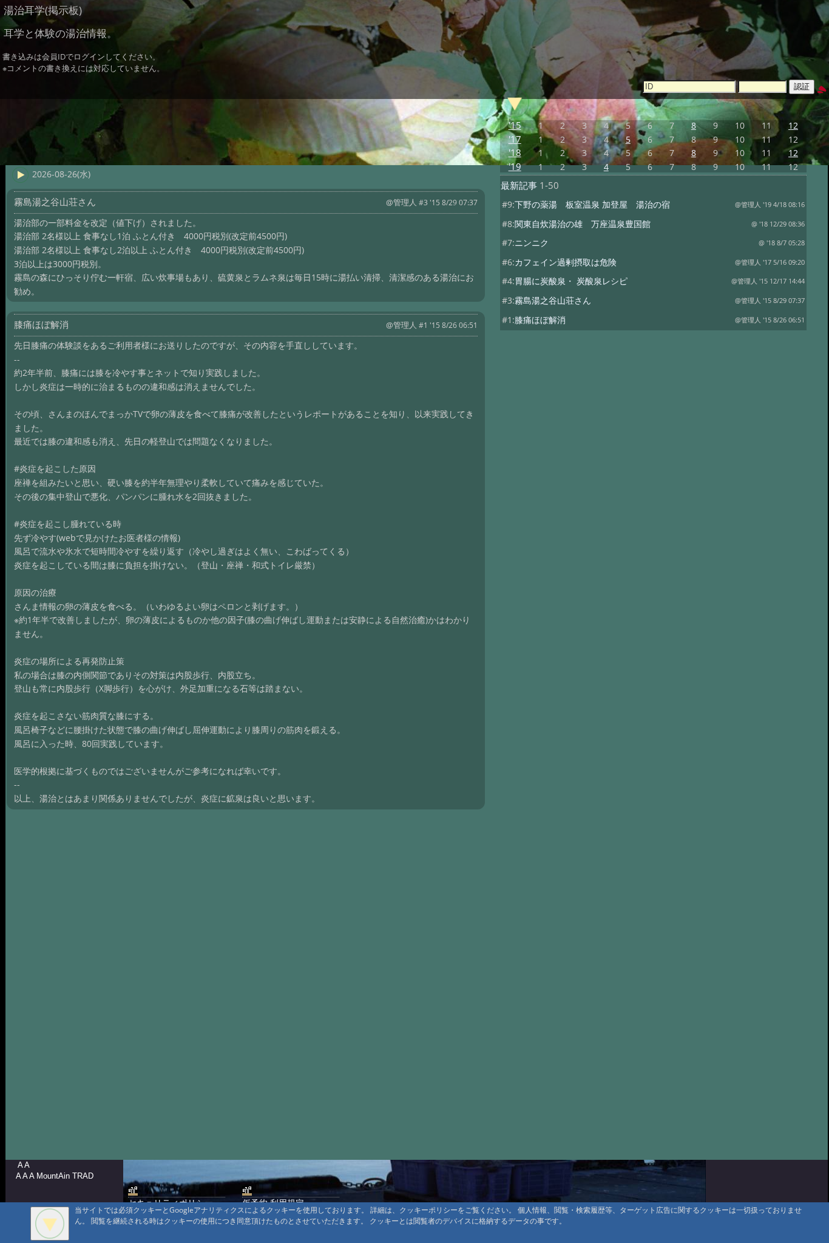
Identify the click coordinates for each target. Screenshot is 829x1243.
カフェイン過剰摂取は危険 (566, 262)
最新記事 (519, 185)
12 (793, 125)
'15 (515, 125)
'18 (515, 152)
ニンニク (532, 242)
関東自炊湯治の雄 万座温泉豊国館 (583, 224)
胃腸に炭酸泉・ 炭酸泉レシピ (575, 281)
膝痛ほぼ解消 (540, 319)
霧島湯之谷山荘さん (553, 300)
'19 (515, 166)
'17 (515, 139)
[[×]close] (49, 1223)
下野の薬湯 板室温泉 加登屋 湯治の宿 (592, 204)
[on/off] (514, 102)
